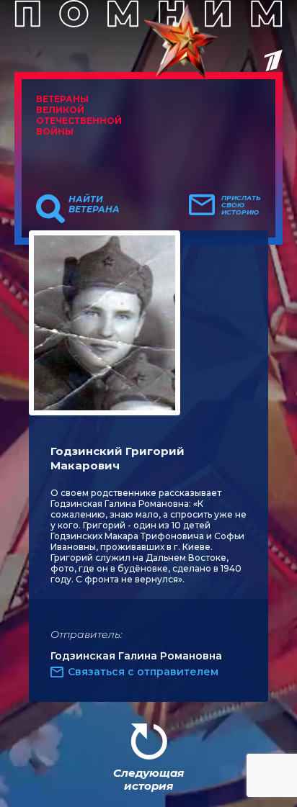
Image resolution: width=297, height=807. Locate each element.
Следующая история (148, 779)
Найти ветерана (94, 204)
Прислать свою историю (241, 205)
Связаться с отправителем (143, 671)
